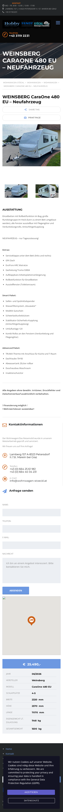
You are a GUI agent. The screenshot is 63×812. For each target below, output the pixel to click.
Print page (34, 117)
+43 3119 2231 (19, 36)
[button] (31, 621)
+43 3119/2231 (11, 12)
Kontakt (16, 3)
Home (9, 748)
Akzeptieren (31, 792)
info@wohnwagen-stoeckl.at (28, 480)
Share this (34, 109)
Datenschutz (31, 800)
